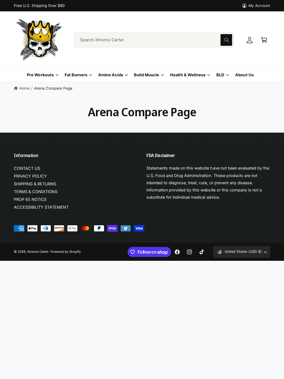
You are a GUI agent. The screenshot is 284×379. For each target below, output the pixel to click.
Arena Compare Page (53, 88)
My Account (259, 5)
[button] (264, 40)
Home (24, 88)
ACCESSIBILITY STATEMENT (41, 207)
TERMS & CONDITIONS (35, 191)
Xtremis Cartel (37, 252)
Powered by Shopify (65, 252)
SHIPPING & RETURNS (35, 183)
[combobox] (154, 40)
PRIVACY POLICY (30, 176)
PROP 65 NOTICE (30, 199)
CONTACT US (27, 168)
